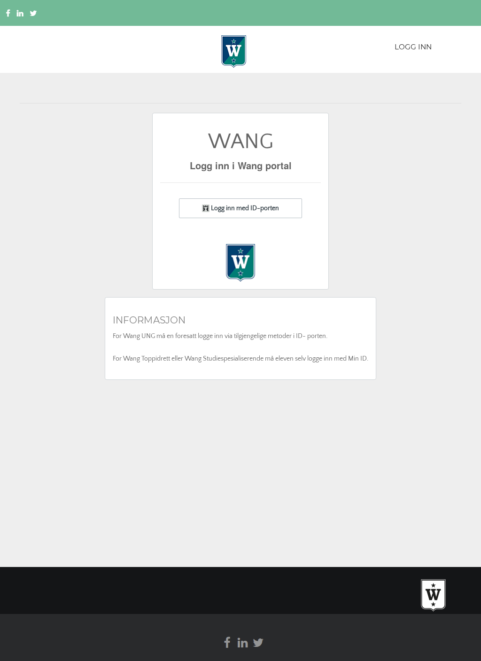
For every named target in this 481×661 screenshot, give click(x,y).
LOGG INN (413, 46)
